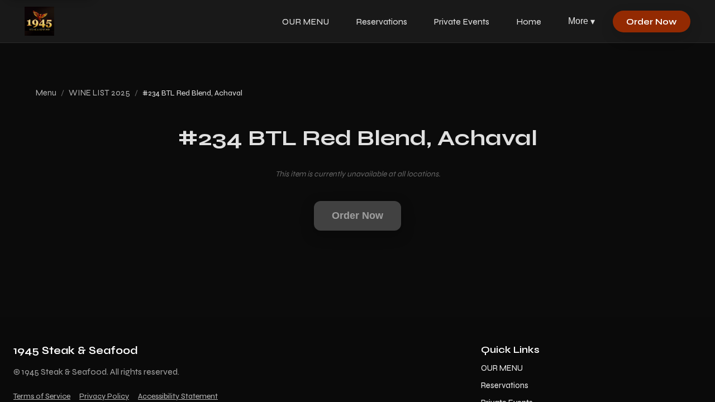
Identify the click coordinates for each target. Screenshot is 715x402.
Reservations (381, 21)
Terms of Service (41, 396)
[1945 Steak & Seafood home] (39, 21)
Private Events (461, 21)
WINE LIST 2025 (99, 93)
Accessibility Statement (178, 396)
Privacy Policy (104, 396)
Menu (46, 93)
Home (528, 21)
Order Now (651, 21)
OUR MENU (305, 21)
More (581, 21)
